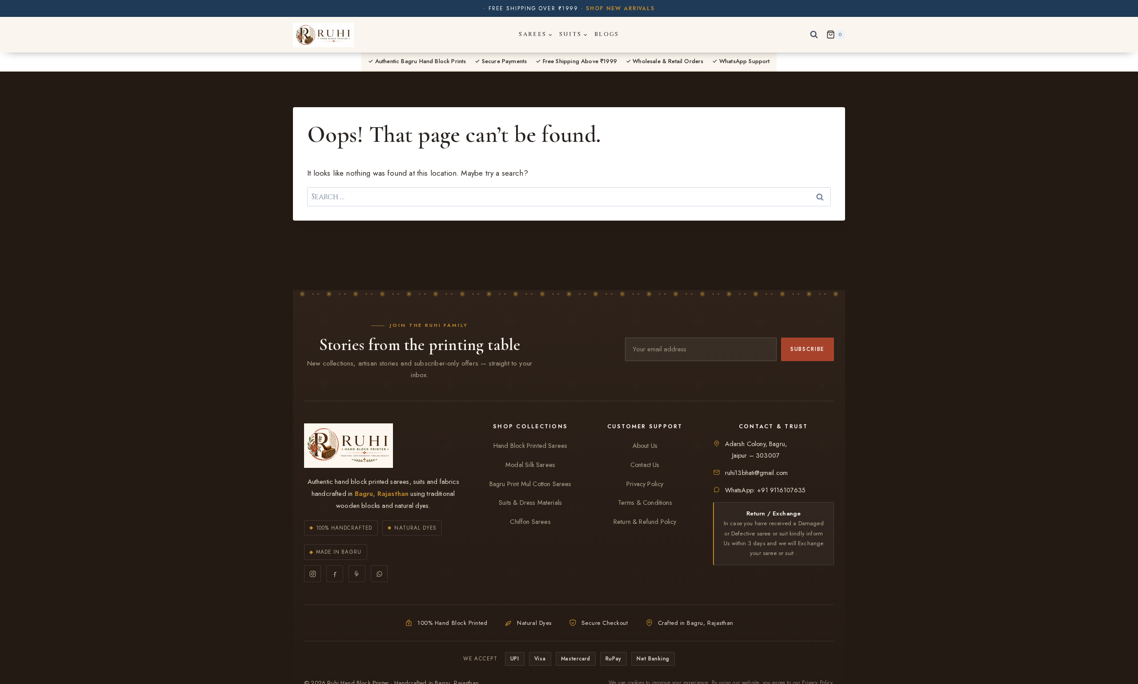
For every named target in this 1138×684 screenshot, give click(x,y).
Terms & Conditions (645, 502)
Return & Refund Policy (645, 521)
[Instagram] (312, 573)
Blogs (606, 34)
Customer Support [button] (645, 426)
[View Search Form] (814, 35)
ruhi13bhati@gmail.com (756, 472)
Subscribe (807, 349)
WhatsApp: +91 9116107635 (765, 490)
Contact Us (645, 464)
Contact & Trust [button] (773, 426)
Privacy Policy (644, 483)
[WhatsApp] (379, 573)
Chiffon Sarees (530, 521)
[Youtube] (357, 573)
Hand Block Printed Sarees (530, 445)
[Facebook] (334, 573)
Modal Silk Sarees (530, 464)
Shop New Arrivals (620, 8)
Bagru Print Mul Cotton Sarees (530, 483)
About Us (645, 445)
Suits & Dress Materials (530, 502)
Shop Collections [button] (530, 426)
